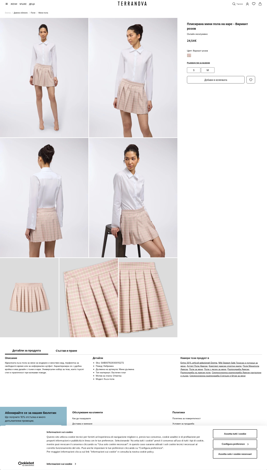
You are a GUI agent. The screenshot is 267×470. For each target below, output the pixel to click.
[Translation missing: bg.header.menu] (6, 4)
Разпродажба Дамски (238, 369)
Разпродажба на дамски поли (195, 372)
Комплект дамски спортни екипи (225, 366)
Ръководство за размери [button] (198, 63)
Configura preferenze (233, 443)
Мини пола (43, 13)
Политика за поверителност (186, 418)
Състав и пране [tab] (66, 350)
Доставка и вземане (82, 423)
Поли (33, 13)
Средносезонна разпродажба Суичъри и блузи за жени (218, 375)
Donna (8, 13)
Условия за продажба (183, 423)
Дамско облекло (21, 13)
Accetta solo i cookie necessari (235, 454)
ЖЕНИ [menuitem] (14, 4)
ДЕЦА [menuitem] (32, 4)
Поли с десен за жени (215, 369)
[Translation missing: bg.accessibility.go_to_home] (132, 3)
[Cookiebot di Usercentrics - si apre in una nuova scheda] (26, 464)
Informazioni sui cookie (59, 464)
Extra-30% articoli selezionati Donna (198, 362)
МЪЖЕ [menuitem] (23, 4)
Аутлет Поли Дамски (197, 366)
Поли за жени (196, 369)
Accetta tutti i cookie (235, 433)
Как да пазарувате (81, 418)
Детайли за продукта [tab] (26, 350)
